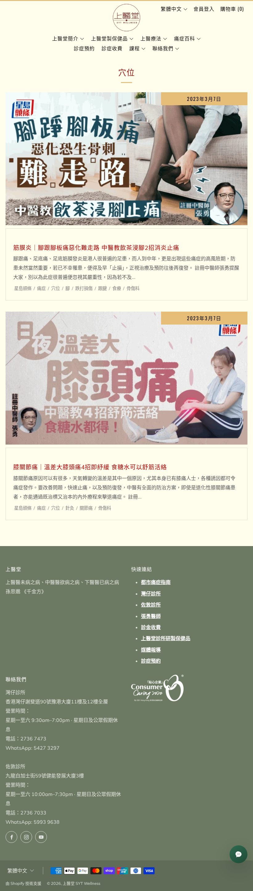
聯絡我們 (162, 48)
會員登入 (203, 8)
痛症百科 (184, 38)
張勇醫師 (151, 616)
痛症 (41, 288)
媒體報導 (151, 650)
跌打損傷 (84, 288)
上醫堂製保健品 (109, 38)
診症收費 (112, 48)
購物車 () (232, 8)
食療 (116, 288)
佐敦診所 (151, 605)
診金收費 (151, 627)
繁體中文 (171, 8)
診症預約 (84, 48)
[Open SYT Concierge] (238, 854)
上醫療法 (150, 38)
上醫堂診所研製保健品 (165, 638)
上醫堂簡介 (65, 38)
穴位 (55, 288)
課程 (134, 48)
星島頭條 (22, 288)
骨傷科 (132, 288)
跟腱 (102, 288)
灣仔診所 (151, 594)
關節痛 (86, 508)
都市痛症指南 (156, 582)
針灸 (69, 508)
